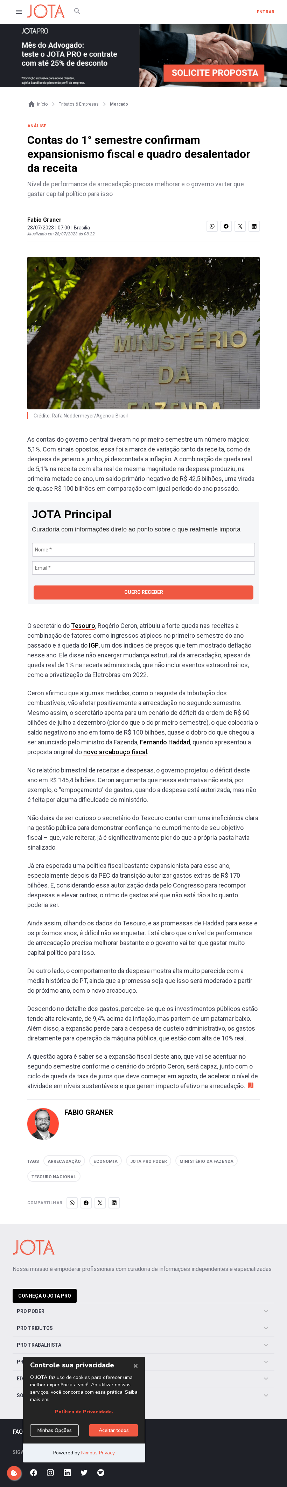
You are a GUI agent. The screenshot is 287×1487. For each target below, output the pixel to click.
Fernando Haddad (165, 742)
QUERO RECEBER (143, 592)
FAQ (18, 1431)
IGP (94, 645)
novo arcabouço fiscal (115, 752)
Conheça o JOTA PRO (44, 1296)
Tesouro (83, 625)
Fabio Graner (44, 219)
